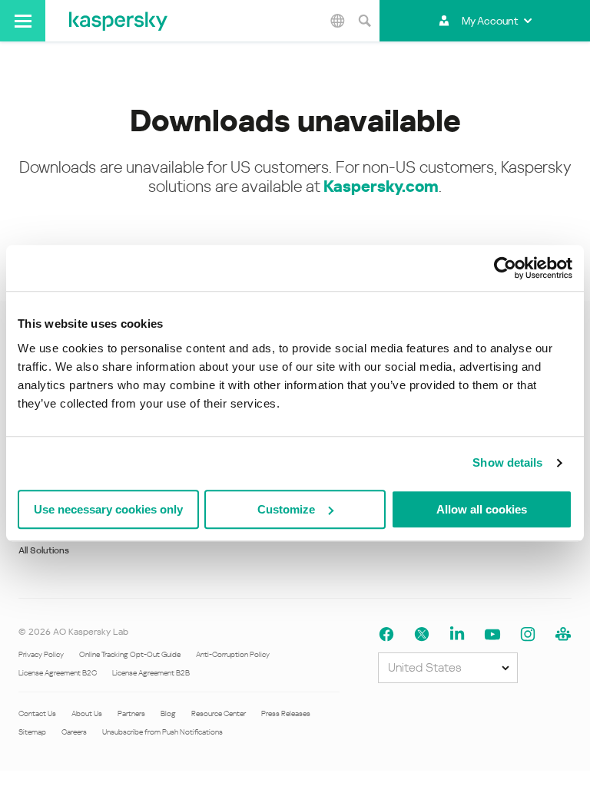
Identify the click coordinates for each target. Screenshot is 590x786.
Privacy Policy (41, 654)
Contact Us (37, 713)
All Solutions (43, 550)
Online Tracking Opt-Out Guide (130, 654)
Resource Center (218, 713)
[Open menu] (22, 20)
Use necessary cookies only (108, 509)
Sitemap (32, 732)
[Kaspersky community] (563, 634)
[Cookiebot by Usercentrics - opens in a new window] (505, 267)
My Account (490, 21)
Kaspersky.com (381, 186)
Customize (286, 509)
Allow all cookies (481, 509)
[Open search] (364, 20)
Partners (131, 713)
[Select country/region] (337, 20)
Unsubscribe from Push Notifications (162, 732)
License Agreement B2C (57, 673)
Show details (507, 462)
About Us (86, 713)
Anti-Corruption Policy (233, 654)
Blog (168, 713)
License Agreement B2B (151, 673)
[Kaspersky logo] (118, 21)
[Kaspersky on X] (421, 634)
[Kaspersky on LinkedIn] (457, 634)
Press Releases (285, 713)
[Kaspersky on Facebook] (386, 634)
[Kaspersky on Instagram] (527, 634)
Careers (74, 732)
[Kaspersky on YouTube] (492, 634)
